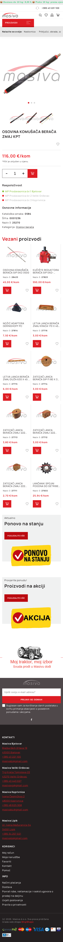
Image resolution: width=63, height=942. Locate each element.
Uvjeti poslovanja (12, 900)
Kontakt (7, 866)
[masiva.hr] (10, 15)
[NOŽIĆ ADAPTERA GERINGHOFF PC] (16, 308)
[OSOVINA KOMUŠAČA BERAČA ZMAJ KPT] (31, 73)
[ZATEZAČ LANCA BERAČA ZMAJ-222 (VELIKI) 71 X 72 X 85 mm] (16, 415)
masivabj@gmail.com (15, 761)
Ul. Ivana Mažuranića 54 (16, 825)
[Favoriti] (46, 15)
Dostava (7, 887)
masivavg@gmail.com (15, 785)
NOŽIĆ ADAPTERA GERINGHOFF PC (13, 324)
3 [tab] (34, 103)
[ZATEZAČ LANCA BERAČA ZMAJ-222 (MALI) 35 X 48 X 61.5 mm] (16, 468)
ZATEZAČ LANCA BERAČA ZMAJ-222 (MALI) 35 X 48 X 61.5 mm (15, 484)
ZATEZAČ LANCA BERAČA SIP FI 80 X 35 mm (46, 378)
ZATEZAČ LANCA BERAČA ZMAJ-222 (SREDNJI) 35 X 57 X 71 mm (46, 431)
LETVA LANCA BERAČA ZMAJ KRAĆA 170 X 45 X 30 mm (46, 324)
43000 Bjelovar (11, 752)
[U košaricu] (7, 290)
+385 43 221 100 (50, 8)
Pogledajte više (16, 535)
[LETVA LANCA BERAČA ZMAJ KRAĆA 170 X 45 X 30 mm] (46, 308)
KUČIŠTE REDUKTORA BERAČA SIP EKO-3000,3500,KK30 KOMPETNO (46, 271)
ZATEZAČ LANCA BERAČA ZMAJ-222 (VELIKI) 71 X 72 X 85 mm (15, 431)
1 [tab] (28, 103)
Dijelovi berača (25, 227)
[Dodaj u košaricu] (32, 173)
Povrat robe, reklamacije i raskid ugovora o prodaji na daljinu (27, 893)
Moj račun (8, 852)
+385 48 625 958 (12, 805)
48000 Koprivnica (12, 800)
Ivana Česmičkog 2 (13, 796)
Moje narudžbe (11, 857)
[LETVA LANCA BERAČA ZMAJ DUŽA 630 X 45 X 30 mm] (16, 361)
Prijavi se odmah (31, 699)
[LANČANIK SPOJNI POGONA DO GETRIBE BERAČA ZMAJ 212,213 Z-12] (46, 468)
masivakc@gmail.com (15, 809)
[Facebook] (31, 719)
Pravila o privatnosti (14, 904)
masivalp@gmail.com (15, 838)
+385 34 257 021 (11, 833)
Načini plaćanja (11, 882)
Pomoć (6, 870)
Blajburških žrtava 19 (14, 748)
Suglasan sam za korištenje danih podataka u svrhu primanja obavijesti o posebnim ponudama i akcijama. (32, 709)
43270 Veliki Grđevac (14, 776)
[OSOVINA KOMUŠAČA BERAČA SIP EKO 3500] (16, 254)
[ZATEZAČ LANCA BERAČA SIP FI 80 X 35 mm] (46, 361)
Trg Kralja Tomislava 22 (16, 772)
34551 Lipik (8, 829)
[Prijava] (52, 15)
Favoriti (6, 861)
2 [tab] (31, 103)
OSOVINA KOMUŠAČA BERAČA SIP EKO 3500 (16, 271)
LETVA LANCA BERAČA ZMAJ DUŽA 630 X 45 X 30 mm (16, 378)
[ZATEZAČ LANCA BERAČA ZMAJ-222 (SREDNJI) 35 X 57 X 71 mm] (46, 415)
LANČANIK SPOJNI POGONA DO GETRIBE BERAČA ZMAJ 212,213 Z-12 (46, 484)
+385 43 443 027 (12, 781)
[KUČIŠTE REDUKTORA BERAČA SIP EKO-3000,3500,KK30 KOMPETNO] (46, 254)
